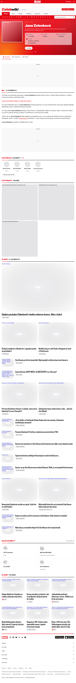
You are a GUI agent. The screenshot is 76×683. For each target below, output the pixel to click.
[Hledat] (73, 17)
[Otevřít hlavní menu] (1, 1)
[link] (10, 637)
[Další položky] (53, 17)
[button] (59, 637)
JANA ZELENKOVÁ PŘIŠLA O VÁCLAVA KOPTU (16, 101)
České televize (23, 118)
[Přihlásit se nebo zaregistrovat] (73, 1)
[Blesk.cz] (37, 1)
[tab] (6, 13)
